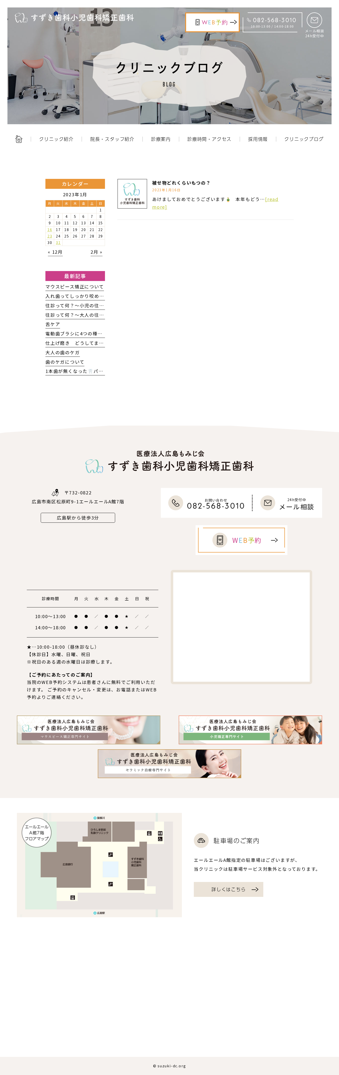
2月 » (96, 251)
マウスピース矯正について (74, 286)
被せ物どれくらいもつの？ (181, 182)
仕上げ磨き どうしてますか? (78, 343)
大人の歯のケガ (62, 352)
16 (49, 229)
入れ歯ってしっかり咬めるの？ (79, 296)
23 (49, 236)
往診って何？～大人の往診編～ (79, 315)
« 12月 (55, 251)
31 (58, 242)
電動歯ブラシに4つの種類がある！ (83, 333)
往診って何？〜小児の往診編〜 (79, 305)
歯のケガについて (64, 361)
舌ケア (52, 324)
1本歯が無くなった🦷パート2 (78, 371)
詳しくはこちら (228, 889)
